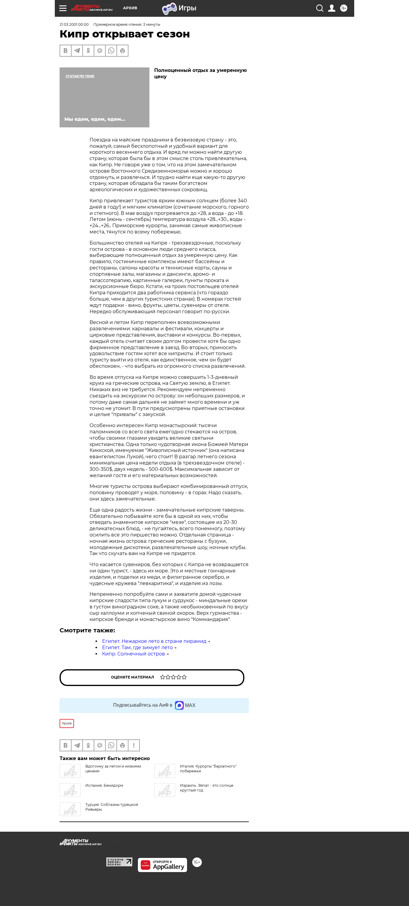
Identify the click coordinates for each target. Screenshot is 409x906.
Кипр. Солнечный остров (133, 654)
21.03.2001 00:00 (74, 24)
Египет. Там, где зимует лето (137, 647)
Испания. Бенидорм (104, 785)
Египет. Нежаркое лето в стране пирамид (154, 641)
